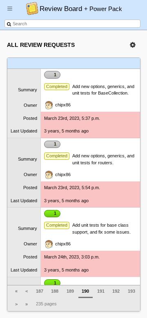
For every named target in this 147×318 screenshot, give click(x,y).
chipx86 (62, 104)
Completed (56, 86)
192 (116, 291)
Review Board (81, 8)
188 (54, 291)
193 (131, 291)
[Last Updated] (116, 63)
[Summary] (63, 63)
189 (70, 291)
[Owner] (80, 63)
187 (39, 291)
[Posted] (97, 63)
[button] (10, 12)
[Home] (30, 8)
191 (101, 291)
